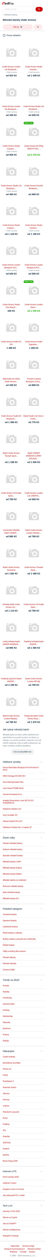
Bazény (6, 1155)
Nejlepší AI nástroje (11, 1236)
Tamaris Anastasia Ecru (12, 794)
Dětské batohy (9, 945)
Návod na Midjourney (11, 1230)
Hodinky (6, 1010)
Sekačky (6, 1136)
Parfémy (6, 1124)
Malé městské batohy (11, 892)
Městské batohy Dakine (12, 868)
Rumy (5, 1118)
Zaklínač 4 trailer (9, 1183)
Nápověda (15, 1246)
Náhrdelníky (8, 1016)
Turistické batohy (10, 914)
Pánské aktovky (9, 957)
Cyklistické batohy (10, 927)
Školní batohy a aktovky (12, 933)
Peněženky (7, 998)
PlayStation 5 (8, 1081)
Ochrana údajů (28, 1246)
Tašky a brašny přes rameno (14, 951)
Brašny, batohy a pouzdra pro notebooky (19, 939)
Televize (6, 1093)
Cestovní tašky (9, 970)
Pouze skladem (13, 35)
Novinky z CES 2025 (11, 1211)
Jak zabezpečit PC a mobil (14, 1195)
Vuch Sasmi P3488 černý (13, 788)
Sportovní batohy (10, 921)
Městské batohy (10, 15)
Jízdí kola (6, 1143)
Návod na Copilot (10, 1217)
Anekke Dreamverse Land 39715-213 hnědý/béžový (18, 801)
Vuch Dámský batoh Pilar (13, 782)
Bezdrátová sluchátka (11, 1063)
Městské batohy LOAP (12, 862)
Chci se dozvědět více (23, 752)
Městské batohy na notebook (14, 880)
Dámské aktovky (9, 963)
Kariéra (32, 1252)
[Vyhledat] (39, 9)
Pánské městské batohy (12, 843)
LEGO (5, 1075)
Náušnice (7, 1028)
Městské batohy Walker (12, 874)
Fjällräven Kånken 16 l (12, 809)
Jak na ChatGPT (9, 1224)
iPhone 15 (7, 1069)
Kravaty (6, 986)
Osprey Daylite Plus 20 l (12, 821)
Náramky (6, 1022)
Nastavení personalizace (14, 1249)
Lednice (6, 1106)
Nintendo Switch (9, 1087)
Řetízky (6, 1041)
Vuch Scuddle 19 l (10, 815)
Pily (4, 1130)
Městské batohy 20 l (11, 898)
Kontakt (23, 1252)
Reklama (13, 1252)
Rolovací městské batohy (13, 886)
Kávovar (6, 1100)
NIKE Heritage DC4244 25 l (14, 776)
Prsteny (6, 1035)
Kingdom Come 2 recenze (13, 1189)
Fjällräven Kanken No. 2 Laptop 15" (17, 827)
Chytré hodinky (9, 1057)
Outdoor (6, 1149)
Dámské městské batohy (13, 856)
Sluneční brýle (9, 1004)
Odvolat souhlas (34, 1249)
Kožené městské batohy (12, 849)
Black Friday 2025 (10, 1161)
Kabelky (6, 992)
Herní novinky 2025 (11, 1177)
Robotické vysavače (11, 1112)
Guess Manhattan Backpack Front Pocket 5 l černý (21, 769)
